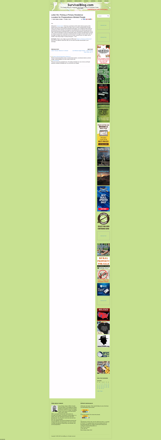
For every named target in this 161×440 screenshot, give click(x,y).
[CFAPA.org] (103, 341)
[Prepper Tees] (103, 328)
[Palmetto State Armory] (103, 198)
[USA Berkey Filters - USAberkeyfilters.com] (103, 249)
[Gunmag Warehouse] (103, 93)
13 (97, 385)
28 (99, 388)
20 (97, 387)
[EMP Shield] (103, 289)
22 (101, 387)
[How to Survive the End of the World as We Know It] (103, 112)
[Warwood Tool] (103, 367)
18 (106, 385)
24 (104, 387)
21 (99, 387)
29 (101, 388)
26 (108, 387)
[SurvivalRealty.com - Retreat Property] (103, 263)
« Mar (98, 391)
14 (99, 385)
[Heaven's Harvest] (103, 54)
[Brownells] (103, 134)
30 (103, 388)
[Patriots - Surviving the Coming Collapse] (103, 156)
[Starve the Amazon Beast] (103, 276)
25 (106, 387)
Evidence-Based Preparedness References (61, 56)
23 (103, 387)
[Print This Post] (81, 19)
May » (101, 391)
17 (104, 385)
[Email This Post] (82, 19)
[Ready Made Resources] (103, 73)
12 (108, 384)
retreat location (60, 25)
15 (101, 385)
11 (106, 384)
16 (103, 385)
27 (97, 388)
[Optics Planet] (103, 354)
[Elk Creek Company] (103, 221)
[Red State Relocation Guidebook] (103, 314)
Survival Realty (55, 60)
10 (104, 384)
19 (108, 385)
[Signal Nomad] (103, 176)
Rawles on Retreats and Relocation (84, 38)
